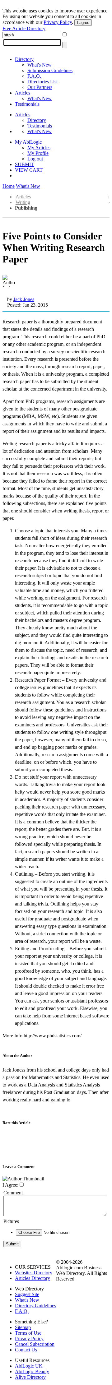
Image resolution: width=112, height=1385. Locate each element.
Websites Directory (33, 1272)
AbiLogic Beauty (32, 1371)
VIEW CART (29, 170)
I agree (83, 22)
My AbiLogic (28, 142)
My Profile (38, 153)
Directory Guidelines (35, 1305)
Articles (22, 92)
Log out (35, 158)
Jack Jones (23, 299)
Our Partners (39, 87)
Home (8, 186)
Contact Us (26, 1349)
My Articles (38, 147)
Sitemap (23, 1327)
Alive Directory (30, 1377)
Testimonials (27, 104)
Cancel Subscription (34, 1344)
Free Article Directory (23, 28)
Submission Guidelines (49, 70)
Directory (24, 59)
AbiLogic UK (29, 1366)
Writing (23, 202)
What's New (39, 64)
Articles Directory (32, 1278)
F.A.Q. (34, 76)
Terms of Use (28, 1333)
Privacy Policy (58, 22)
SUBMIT (24, 164)
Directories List (42, 81)
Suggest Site (27, 1294)
